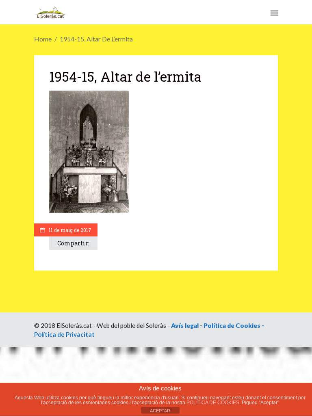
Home (43, 39)
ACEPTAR (160, 410)
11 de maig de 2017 (69, 230)
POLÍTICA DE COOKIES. (214, 402)
